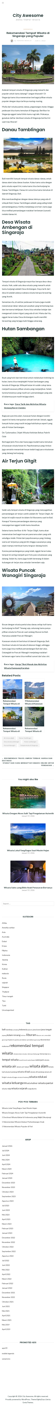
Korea (4, 964)
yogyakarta (32, 1089)
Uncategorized (8, 1010)
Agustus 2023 (8, 1201)
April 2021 (6, 1315)
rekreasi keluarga (33, 1054)
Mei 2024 (6, 1160)
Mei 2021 (6, 1311)
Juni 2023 (6, 1210)
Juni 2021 (6, 1306)
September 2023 (9, 1196)
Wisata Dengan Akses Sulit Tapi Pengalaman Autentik (28, 813)
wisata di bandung (37, 1072)
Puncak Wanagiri (9, 745)
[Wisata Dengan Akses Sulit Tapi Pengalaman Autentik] (28, 797)
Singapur (5, 987)
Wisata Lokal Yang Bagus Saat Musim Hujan (28, 850)
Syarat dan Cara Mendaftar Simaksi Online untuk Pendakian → (28, 764)
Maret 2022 (6, 1279)
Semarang (43, 1054)
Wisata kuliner (31, 1083)
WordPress (25, 1399)
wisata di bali (23, 1071)
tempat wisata (10, 1059)
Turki (4, 1005)
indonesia (23, 1029)
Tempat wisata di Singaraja (29, 745)
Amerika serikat (8, 927)
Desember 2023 (8, 1182)
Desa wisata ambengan (11, 742)
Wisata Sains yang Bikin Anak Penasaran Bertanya (28, 887)
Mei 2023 (6, 1215)
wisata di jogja (12, 1077)
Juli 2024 (5, 1150)
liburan (31, 1035)
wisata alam (39, 1066)
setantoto (6, 1359)
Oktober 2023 (8, 1192)
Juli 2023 (5, 1205)
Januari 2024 (7, 1178)
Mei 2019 (6, 1325)
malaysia (5, 973)
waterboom (31, 1060)
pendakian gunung (33, 1040)
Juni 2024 (6, 1155)
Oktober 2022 (8, 1247)
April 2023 (6, 1219)
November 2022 (8, 1242)
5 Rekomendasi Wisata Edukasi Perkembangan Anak (23, 1122)
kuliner (23, 1035)
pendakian (23, 1040)
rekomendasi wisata (20, 1054)
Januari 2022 (7, 1288)
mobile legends (8, 1353)
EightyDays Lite (42, 1399)
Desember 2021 (8, 1292)
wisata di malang (23, 1077)
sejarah (5, 982)
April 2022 (6, 1274)
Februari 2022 (7, 1283)
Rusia (4, 978)
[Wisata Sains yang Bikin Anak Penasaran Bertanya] (28, 871)
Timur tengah (7, 996)
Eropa (4, 946)
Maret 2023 (6, 1224)
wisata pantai (45, 1082)
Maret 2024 (6, 1169)
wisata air (9, 1066)
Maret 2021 (6, 1320)
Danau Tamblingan (25, 738)
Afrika (4, 923)
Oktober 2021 (8, 1302)
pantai (17, 1040)
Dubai (4, 941)
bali (3, 1029)
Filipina (4, 950)
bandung (9, 1030)
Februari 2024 (7, 1173)
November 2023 (8, 1187)
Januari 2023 (7, 1233)
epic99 (4, 1348)
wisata (46, 1060)
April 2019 (6, 1329)
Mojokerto (11, 1040)
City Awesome (28, 15)
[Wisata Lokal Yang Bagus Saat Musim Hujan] (28, 834)
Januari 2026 (7, 1146)
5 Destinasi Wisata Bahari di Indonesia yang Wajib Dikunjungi (26, 1117)
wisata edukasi (38, 1076)
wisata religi (6, 1089)
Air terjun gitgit (9, 738)
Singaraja (28, 90)
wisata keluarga (12, 1083)
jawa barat (37, 1030)
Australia (5, 937)
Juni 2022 (6, 1265)
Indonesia (28, 29)
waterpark (39, 1060)
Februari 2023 (7, 1228)
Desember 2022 (8, 1237)
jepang (4, 1035)
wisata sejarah (19, 1088)
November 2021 (8, 1297)
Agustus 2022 (8, 1256)
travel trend (23, 1060)
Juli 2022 (5, 1260)
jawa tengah (46, 1029)
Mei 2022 (6, 1270)
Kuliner (5, 969)
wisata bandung (11, 1072)
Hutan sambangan (30, 742)
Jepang (5, 960)
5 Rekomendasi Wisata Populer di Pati (17, 1126)
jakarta (30, 1030)
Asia (3, 932)
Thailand (5, 992)
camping (16, 1030)
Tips (4, 1001)
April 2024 (6, 1164)
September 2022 (9, 1251)
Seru (49, 1054)
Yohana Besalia (23, 40)
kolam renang (13, 1035)
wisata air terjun (23, 1067)
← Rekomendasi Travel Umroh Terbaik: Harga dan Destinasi (27, 759)
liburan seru (40, 1035)
